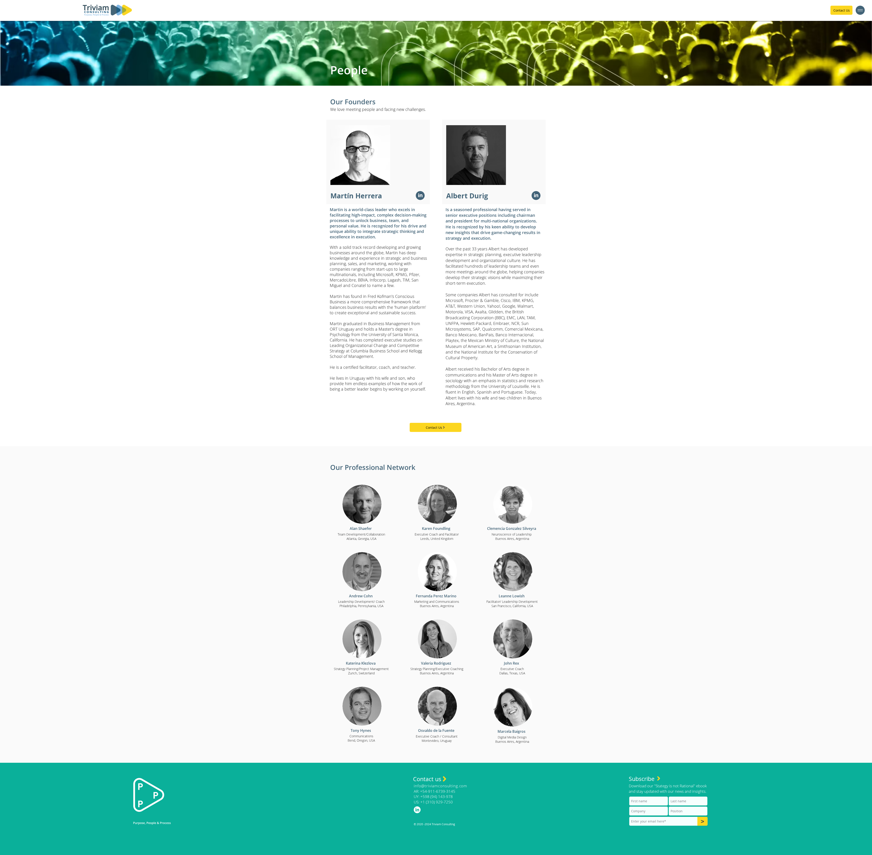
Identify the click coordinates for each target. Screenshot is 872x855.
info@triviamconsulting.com (440, 785)
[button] (860, 10)
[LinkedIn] (420, 195)
